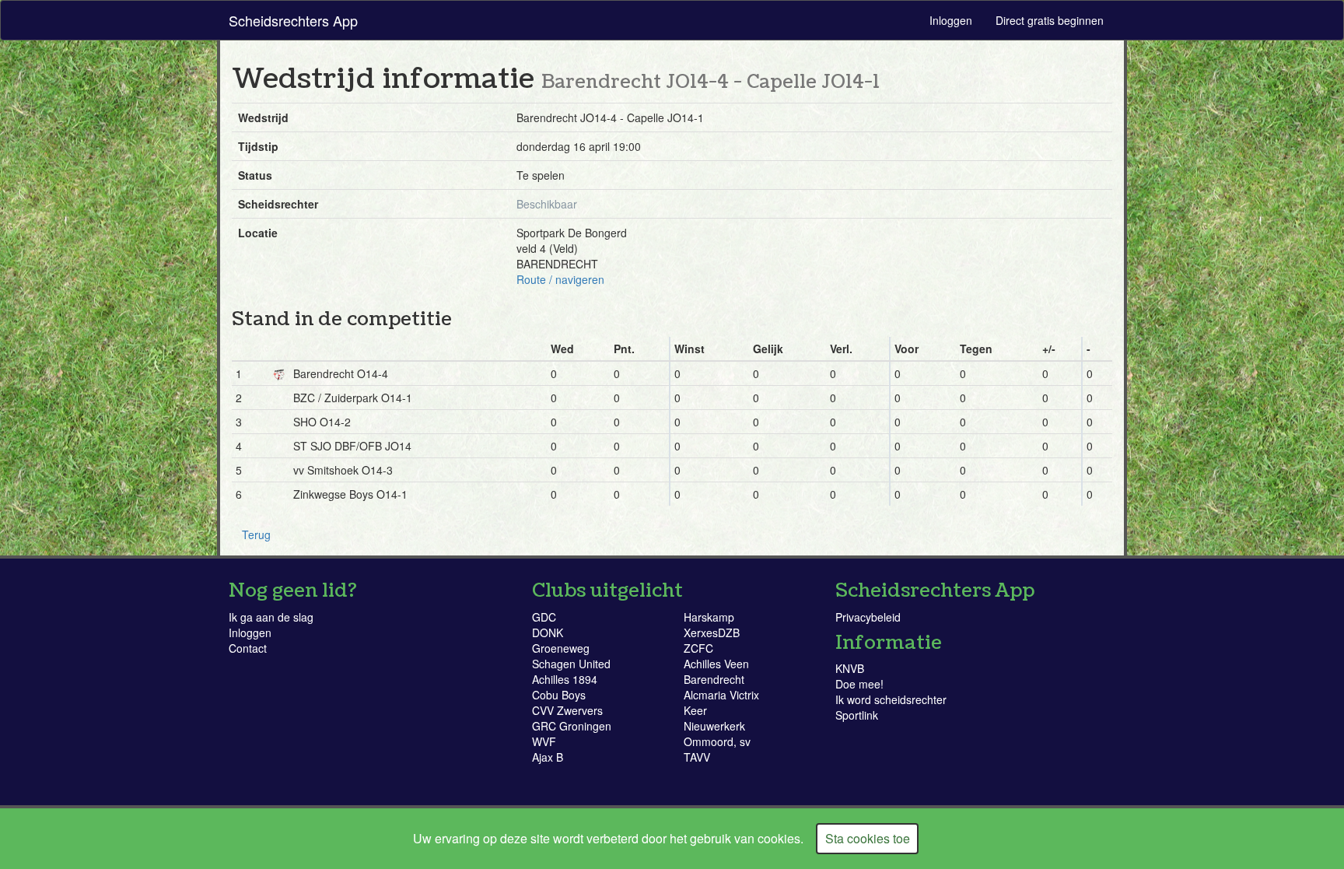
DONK (547, 632)
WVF (544, 741)
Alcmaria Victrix (721, 695)
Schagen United (571, 663)
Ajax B (547, 757)
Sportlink (856, 715)
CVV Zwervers (567, 710)
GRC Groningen (571, 726)
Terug (256, 534)
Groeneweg (561, 648)
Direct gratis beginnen (1050, 20)
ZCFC (698, 648)
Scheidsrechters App (293, 20)
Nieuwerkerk (714, 726)
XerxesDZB (712, 632)
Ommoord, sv (717, 741)
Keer (695, 710)
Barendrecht (714, 679)
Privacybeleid (868, 617)
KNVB (849, 668)
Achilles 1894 (564, 679)
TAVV (697, 757)
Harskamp (709, 617)
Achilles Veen (716, 663)
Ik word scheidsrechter (891, 699)
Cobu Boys (559, 695)
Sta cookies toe (867, 838)
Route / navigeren (560, 279)
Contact (248, 648)
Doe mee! (859, 684)
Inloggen (950, 20)
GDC (544, 617)
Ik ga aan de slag (271, 617)
